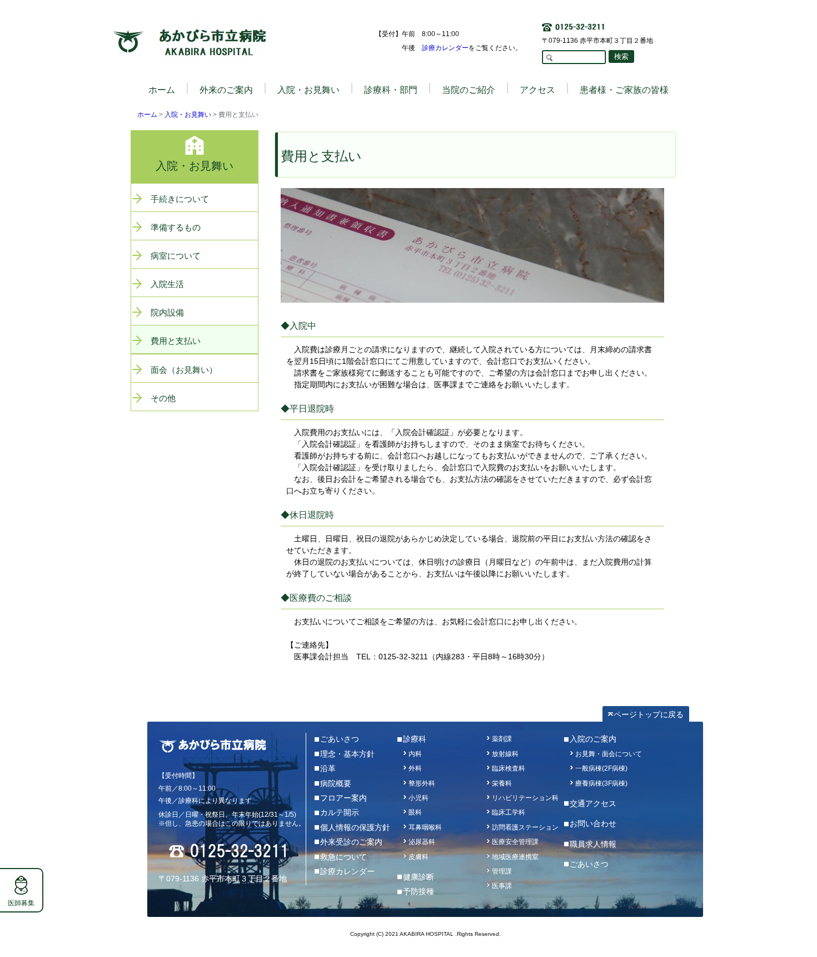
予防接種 (418, 891)
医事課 (502, 886)
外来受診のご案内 (351, 841)
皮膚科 (419, 857)
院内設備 (167, 312)
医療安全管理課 (515, 842)
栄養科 (502, 783)
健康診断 (418, 876)
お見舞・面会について (608, 754)
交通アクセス (593, 803)
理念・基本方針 (347, 753)
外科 (415, 768)
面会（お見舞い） (184, 369)
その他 (163, 398)
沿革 (328, 768)
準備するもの (176, 227)
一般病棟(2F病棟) (601, 768)
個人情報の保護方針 (355, 827)
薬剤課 (502, 739)
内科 (415, 754)
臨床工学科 (508, 812)
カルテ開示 (339, 812)
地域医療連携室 (515, 857)
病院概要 (335, 783)
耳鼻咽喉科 (425, 827)
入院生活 (167, 284)
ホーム (161, 90)
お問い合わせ (593, 823)
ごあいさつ (339, 738)
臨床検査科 (508, 768)
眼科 (415, 812)
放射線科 (505, 754)
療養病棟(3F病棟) (601, 783)
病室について (176, 255)
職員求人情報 (593, 844)
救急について (343, 856)
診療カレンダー (445, 48)
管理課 (502, 871)
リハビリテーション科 (525, 798)
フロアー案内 (343, 797)
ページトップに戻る (649, 714)
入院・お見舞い (188, 115)
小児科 (419, 798)
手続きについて (180, 199)
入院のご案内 (593, 738)
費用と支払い (176, 341)
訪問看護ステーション (525, 827)
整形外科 (422, 783)
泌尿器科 (422, 842)
